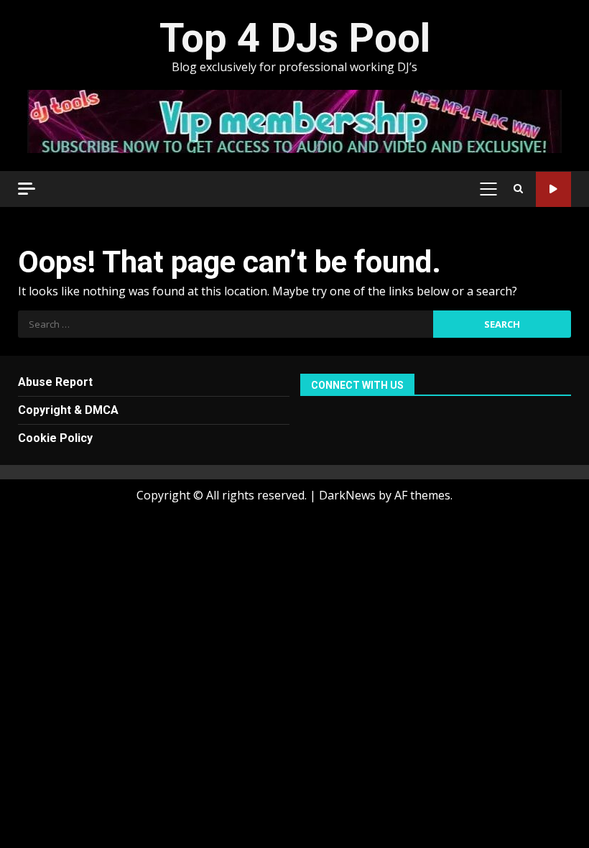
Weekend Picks (553, 189)
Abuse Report (55, 382)
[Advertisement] (294, 120)
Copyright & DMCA (68, 410)
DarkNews (347, 495)
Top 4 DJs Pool (294, 38)
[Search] (518, 189)
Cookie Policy (55, 438)
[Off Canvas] (26, 189)
